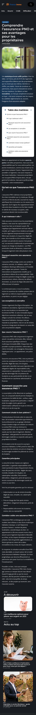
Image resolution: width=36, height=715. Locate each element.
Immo (5, 612)
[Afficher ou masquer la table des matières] (30, 110)
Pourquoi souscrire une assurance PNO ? (19, 123)
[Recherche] (30, 4)
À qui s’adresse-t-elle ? (15, 118)
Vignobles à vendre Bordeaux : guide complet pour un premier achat (16, 705)
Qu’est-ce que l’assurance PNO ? (17, 114)
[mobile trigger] (3, 4)
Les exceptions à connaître (16, 128)
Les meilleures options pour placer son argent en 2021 (16, 615)
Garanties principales (15, 147)
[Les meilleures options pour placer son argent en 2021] (18, 604)
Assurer (5, 22)
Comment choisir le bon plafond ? (19, 143)
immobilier (6, 94)
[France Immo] (13, 4)
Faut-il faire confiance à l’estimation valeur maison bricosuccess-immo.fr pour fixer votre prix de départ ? (16, 664)
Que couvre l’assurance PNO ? (18, 133)
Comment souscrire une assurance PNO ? (18, 137)
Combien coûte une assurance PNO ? (18, 152)
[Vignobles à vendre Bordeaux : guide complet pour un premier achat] (18, 687)
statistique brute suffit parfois (16, 76)
